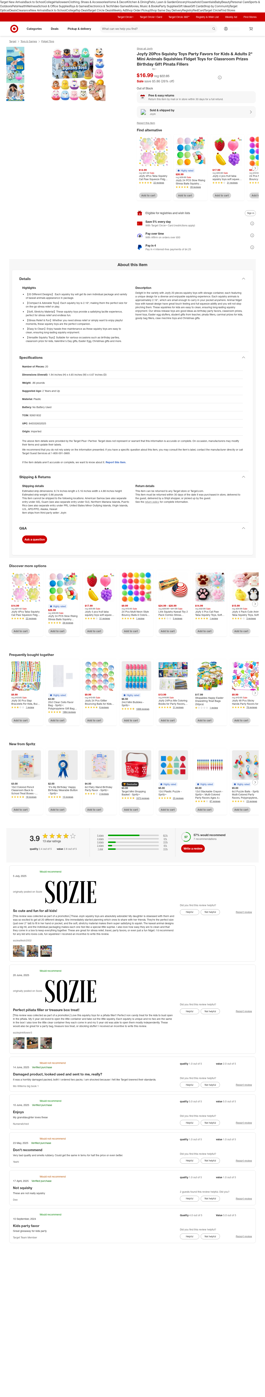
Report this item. (116, 462)
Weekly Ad (119, 10)
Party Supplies (168, 6)
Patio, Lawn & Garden (162, 2)
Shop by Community (216, 6)
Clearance (23, 10)
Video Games (120, 6)
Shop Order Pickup (138, 10)
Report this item (146, 122)
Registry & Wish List (207, 16)
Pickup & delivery (79, 28)
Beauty (226, 2)
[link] (147, 69)
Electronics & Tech (100, 6)
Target (12, 41)
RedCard (198, 10)
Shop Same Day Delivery (166, 10)
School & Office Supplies (54, 6)
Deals (13, 10)
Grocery (181, 2)
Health (22, 6)
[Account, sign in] (233, 29)
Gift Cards (197, 6)
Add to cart (148, 195)
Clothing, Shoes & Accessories (88, 2)
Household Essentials (201, 2)
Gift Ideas (184, 6)
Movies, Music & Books (144, 6)
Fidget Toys (47, 41)
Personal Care (240, 2)
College (50, 2)
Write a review (193, 848)
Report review (244, 912)
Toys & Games (79, 6)
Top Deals (82, 10)
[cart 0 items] (251, 29)
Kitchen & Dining (138, 2)
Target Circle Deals (100, 10)
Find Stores (228, 10)
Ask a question (35, 539)
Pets (15, 6)
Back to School (35, 2)
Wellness (32, 6)
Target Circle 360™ (179, 16)
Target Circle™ (125, 16)
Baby (218, 2)
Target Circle (212, 10)
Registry (187, 10)
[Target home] (14, 28)
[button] (147, 69)
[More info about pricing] (219, 77)
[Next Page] (255, 168)
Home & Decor (117, 2)
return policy (152, 501)
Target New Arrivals (12, 2)
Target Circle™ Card (151, 16)
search (214, 29)
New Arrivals (38, 10)
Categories (34, 28)
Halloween (62, 2)
